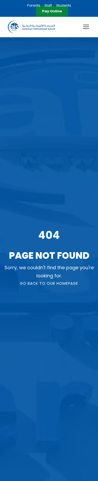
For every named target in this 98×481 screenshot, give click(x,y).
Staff (48, 5)
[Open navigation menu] (86, 27)
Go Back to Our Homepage (49, 283)
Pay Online (52, 11)
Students (63, 5)
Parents (33, 5)
